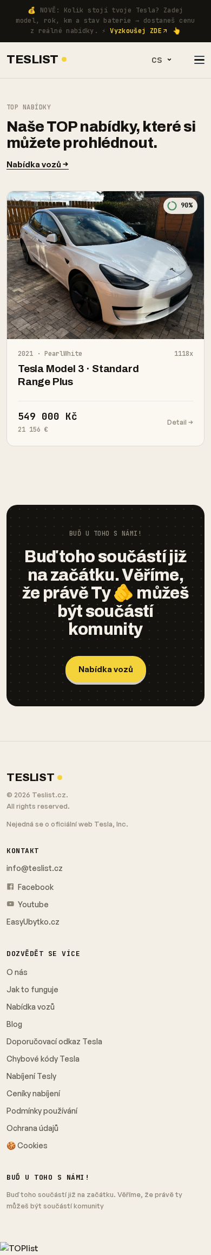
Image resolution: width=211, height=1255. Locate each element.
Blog (14, 1024)
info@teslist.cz (34, 868)
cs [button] (156, 60)
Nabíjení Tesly (31, 1076)
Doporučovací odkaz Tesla (54, 1041)
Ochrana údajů (32, 1128)
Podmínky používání (41, 1110)
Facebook (35, 887)
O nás (17, 972)
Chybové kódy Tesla (43, 1058)
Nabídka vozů (105, 669)
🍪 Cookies (27, 1145)
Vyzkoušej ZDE (136, 31)
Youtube (32, 904)
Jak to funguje (32, 989)
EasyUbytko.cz (33, 921)
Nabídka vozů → (37, 164)
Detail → (180, 422)
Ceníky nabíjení (33, 1093)
